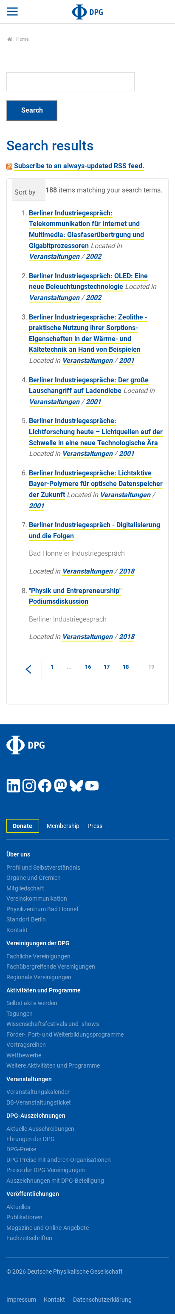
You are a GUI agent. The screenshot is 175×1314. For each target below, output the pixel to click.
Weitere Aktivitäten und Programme (53, 1065)
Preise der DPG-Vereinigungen (45, 1170)
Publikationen (24, 1217)
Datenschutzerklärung (102, 1299)
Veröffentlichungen (32, 1194)
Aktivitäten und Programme (43, 990)
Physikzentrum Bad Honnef (42, 909)
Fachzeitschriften (29, 1238)
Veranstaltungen (54, 256)
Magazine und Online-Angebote (47, 1227)
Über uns (18, 854)
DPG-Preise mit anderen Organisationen (58, 1159)
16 (88, 667)
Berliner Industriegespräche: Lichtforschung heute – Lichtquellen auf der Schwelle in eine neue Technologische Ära (96, 431)
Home (22, 39)
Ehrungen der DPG (30, 1139)
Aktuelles (18, 1207)
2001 (126, 360)
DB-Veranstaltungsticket (38, 1102)
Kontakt (17, 930)
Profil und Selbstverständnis (43, 867)
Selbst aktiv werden (31, 1003)
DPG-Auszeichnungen (35, 1115)
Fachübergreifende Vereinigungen (50, 966)
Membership (63, 826)
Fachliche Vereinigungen (38, 956)
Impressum (21, 1299)
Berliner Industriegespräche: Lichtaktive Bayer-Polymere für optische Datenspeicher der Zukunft (96, 484)
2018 (126, 571)
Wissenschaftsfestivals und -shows (52, 1023)
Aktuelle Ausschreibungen (40, 1128)
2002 (93, 256)
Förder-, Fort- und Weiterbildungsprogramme (65, 1034)
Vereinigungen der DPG (38, 943)
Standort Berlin (26, 919)
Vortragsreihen (26, 1044)
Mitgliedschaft (25, 888)
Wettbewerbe (23, 1055)
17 (107, 667)
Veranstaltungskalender (38, 1091)
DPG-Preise (21, 1149)
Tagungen (19, 1013)
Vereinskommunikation (36, 898)
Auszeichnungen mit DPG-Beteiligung (55, 1180)
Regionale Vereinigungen (38, 977)
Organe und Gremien (33, 877)
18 (126, 667)
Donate (22, 826)
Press (95, 826)
